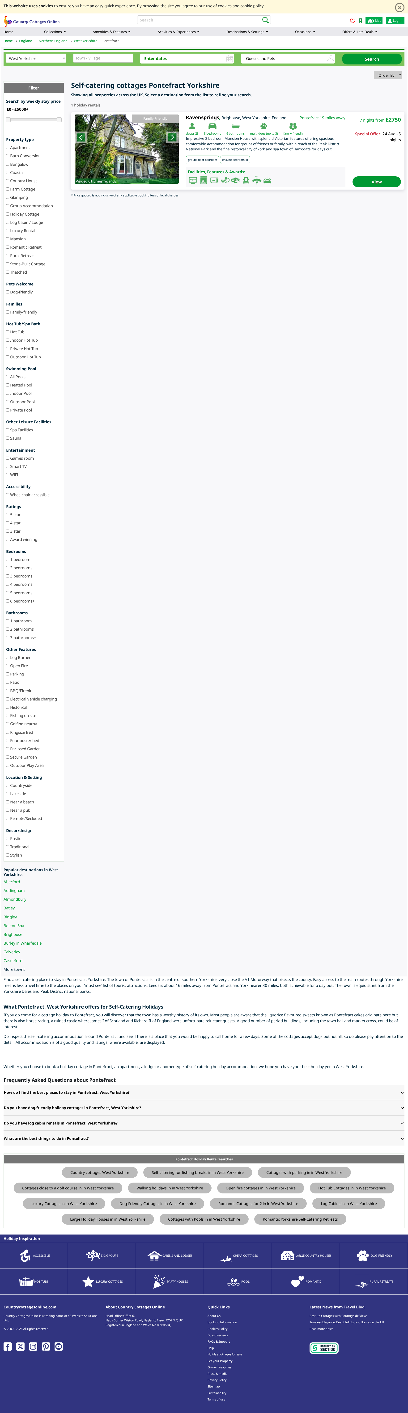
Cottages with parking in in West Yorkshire (304, 1172)
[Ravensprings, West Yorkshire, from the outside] (127, 149)
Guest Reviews (218, 1335)
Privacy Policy (217, 1380)
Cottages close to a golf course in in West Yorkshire (68, 1188)
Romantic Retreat (25, 247)
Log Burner (20, 657)
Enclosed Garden (25, 748)
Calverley (12, 952)
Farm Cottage (22, 189)
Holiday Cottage (24, 214)
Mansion (17, 239)
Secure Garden (23, 757)
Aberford (12, 881)
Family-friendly (23, 312)
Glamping (18, 197)
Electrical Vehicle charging (33, 699)
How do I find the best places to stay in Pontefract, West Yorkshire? (67, 1092)
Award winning (23, 539)
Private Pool (20, 410)
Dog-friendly (21, 292)
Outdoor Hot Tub (25, 357)
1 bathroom (20, 621)
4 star (15, 523)
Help (211, 1348)
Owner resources (219, 1367)
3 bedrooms (20, 576)
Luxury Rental (22, 230)
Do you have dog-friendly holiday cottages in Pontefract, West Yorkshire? (72, 1107)
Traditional (19, 846)
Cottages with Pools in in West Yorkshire (204, 1219)
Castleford (13, 960)
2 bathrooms (21, 629)
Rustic (15, 838)
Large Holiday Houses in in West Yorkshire (107, 1219)
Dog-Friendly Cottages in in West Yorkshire (157, 1203)
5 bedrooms (20, 592)
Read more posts (321, 1329)
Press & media (217, 1373)
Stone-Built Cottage (27, 264)
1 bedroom (19, 559)
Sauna (15, 438)
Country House (23, 180)
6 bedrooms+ (22, 601)
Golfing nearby (23, 723)
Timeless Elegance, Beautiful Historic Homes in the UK (347, 1322)
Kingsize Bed (21, 732)
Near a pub (19, 810)
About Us (214, 1316)
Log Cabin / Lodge (26, 222)
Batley (9, 908)
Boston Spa (14, 925)
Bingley (10, 917)
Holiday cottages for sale (225, 1354)
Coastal (16, 172)
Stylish (15, 855)
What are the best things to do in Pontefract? (46, 1138)
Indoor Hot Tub (23, 340)
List (377, 20)
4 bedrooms (20, 584)
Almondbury (15, 899)
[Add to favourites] (352, 21)
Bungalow (18, 164)
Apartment (19, 147)
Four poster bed (24, 740)
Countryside (20, 785)
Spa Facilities (21, 430)
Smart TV (18, 466)
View (377, 182)
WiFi (13, 474)
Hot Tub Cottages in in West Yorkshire (352, 1188)
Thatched (18, 272)
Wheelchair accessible (29, 494)
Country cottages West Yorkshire (99, 1172)
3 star (15, 531)
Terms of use (216, 1399)
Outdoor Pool (22, 401)
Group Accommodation (31, 205)
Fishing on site (22, 715)
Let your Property (220, 1361)
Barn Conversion (25, 155)
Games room (21, 458)
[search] (264, 20)
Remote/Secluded (25, 818)
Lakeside (17, 793)
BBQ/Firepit (20, 690)
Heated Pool (20, 385)
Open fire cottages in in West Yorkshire (261, 1188)
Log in (397, 20)
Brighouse (13, 934)
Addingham (14, 890)
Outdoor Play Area (26, 765)
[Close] (399, 7)
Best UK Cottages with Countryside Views (338, 1316)
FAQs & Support (219, 1341)
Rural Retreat (21, 255)
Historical (18, 707)
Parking (16, 674)
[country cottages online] (32, 20)
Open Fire (18, 665)
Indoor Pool (20, 393)
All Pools (17, 376)
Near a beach (21, 802)
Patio (14, 682)
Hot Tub (16, 332)
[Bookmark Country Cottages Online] (360, 20)
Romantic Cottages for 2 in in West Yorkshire (258, 1203)
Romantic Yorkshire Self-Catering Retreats (300, 1219)
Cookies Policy (218, 1329)
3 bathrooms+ (22, 637)
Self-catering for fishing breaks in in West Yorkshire (198, 1172)
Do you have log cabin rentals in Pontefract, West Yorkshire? (61, 1123)
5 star (15, 514)
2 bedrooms (20, 567)
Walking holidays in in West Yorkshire (169, 1188)
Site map (214, 1386)
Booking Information (222, 1322)
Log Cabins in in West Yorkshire (349, 1203)
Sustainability (217, 1393)
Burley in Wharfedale (23, 943)
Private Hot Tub (23, 348)
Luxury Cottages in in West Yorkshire (64, 1203)
